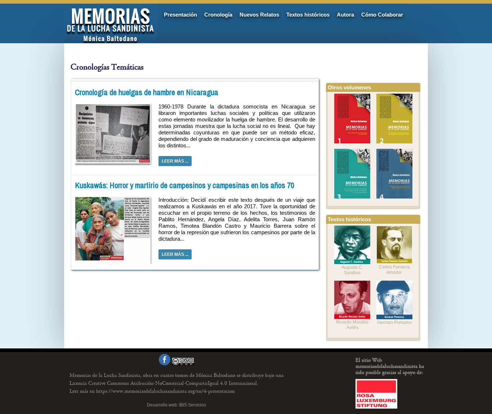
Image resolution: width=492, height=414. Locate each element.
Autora (345, 15)
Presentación (180, 15)
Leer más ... (175, 161)
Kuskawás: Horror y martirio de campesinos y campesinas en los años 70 (184, 185)
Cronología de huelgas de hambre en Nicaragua (146, 92)
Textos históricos (308, 15)
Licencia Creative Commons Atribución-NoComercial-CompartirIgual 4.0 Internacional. (164, 383)
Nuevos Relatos (259, 15)
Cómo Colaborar (382, 15)
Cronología (218, 15)
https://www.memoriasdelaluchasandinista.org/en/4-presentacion (152, 391)
